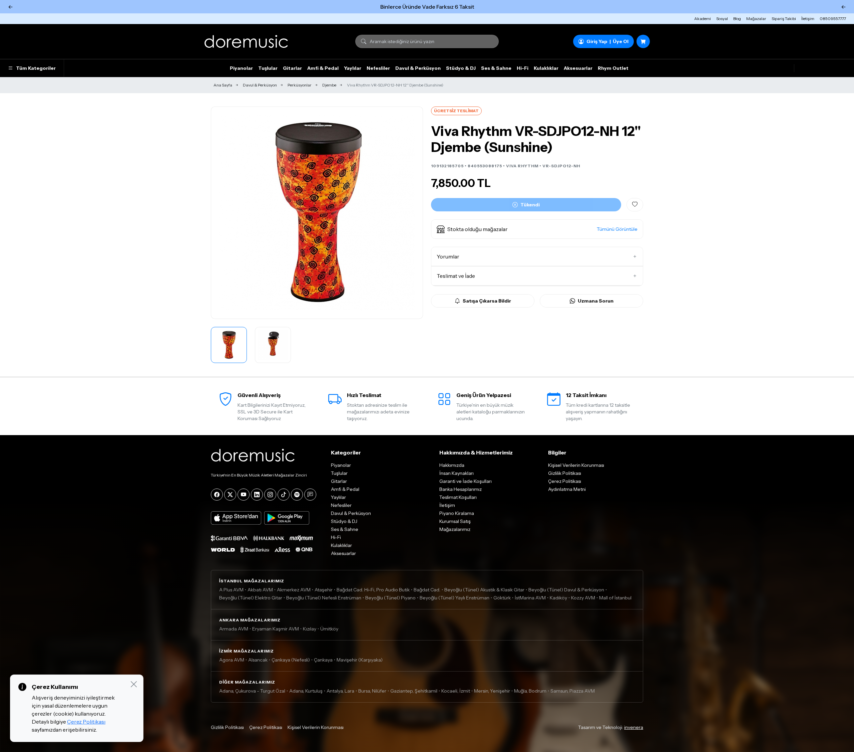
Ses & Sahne (496, 68)
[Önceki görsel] (223, 212)
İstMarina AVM (530, 598)
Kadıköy (558, 598)
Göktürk (502, 598)
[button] (537, 229)
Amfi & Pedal (323, 68)
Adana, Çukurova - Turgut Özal (252, 691)
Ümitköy (329, 629)
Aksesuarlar (578, 68)
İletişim (807, 18)
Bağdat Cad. (427, 590)
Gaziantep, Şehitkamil (413, 691)
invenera (633, 727)
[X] (230, 495)
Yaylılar (352, 68)
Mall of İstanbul (615, 598)
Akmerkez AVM (294, 590)
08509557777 (833, 18)
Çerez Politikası (564, 481)
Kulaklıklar (546, 68)
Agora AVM (231, 660)
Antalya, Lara (340, 691)
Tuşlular (268, 68)
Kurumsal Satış (455, 521)
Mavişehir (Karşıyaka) (360, 660)
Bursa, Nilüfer (372, 691)
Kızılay (309, 629)
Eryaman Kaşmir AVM (275, 629)
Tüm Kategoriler (36, 68)
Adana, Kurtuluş (306, 691)
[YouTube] (244, 495)
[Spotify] (297, 495)
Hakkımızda (451, 465)
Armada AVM (233, 629)
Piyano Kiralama (456, 513)
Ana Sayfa (223, 84)
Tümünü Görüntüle (617, 229)
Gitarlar (292, 68)
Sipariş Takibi (784, 18)
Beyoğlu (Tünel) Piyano (390, 598)
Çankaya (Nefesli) (291, 660)
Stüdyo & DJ (461, 68)
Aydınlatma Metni (567, 489)
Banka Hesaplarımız (460, 489)
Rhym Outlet (613, 68)
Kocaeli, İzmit (455, 691)
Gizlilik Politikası (564, 473)
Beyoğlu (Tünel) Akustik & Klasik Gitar (484, 590)
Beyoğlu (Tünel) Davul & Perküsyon (566, 590)
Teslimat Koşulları (458, 497)
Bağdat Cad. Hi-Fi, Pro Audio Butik (373, 590)
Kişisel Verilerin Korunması (576, 465)
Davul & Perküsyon (418, 68)
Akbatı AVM (260, 590)
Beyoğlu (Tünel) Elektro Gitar (250, 598)
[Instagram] (270, 495)
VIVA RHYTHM (522, 165)
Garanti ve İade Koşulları (465, 481)
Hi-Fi (522, 68)
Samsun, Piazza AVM (572, 691)
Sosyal (722, 18)
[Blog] (310, 495)
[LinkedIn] (257, 495)
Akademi (702, 18)
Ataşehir (324, 590)
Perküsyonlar (300, 84)
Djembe (329, 84)
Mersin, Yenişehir (492, 691)
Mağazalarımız (454, 529)
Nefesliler (378, 68)
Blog (737, 18)
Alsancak (258, 660)
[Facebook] (217, 495)
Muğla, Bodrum (530, 691)
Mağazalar (756, 18)
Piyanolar (241, 68)
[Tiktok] (284, 495)
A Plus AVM (231, 590)
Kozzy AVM (583, 598)
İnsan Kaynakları (456, 473)
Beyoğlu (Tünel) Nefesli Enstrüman (323, 598)
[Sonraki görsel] (410, 212)
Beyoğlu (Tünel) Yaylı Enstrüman (454, 598)
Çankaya (323, 660)
